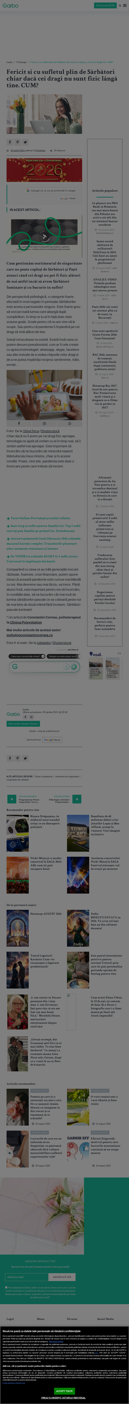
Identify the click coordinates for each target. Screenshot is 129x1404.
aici (96, 1352)
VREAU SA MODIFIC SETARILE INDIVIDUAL (63, 1397)
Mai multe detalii (56, 1341)
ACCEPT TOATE (64, 1391)
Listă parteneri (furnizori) (14, 1383)
